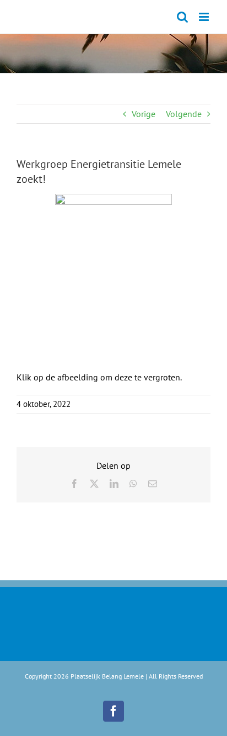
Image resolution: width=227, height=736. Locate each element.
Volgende (184, 113)
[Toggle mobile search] (182, 17)
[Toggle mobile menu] (204, 17)
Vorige (143, 113)
